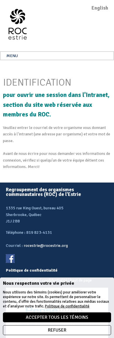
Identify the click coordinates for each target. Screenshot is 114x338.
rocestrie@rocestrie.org (46, 245)
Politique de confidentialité (67, 306)
